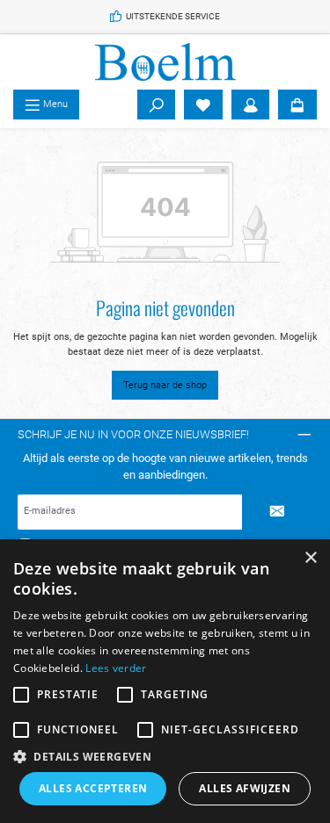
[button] (165, 756)
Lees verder (115, 668)
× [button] (310, 558)
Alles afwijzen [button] (244, 788)
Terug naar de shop (165, 385)
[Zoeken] (156, 104)
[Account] (250, 104)
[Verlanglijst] (203, 104)
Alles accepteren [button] (93, 788)
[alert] (165, 681)
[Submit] (277, 512)
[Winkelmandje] (297, 104)
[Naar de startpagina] (165, 62)
